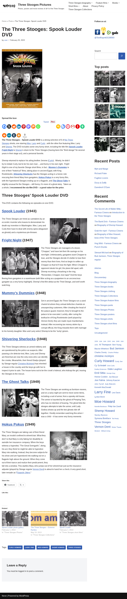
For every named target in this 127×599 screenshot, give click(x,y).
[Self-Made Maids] (117, 95)
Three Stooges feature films (107, 300)
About (85, 6)
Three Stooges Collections (80, 9)
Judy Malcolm (110, 384)
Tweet (46, 122)
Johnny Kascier (113, 380)
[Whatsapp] (38, 124)
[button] (91, 2)
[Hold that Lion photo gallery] (102, 95)
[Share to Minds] (103, 34)
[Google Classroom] (58, 124)
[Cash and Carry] (117, 112)
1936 (100, 341)
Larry (34, 143)
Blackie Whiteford (102, 349)
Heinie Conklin (101, 377)
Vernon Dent (38, 469)
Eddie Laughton (115, 369)
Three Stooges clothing (105, 291)
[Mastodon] (28, 124)
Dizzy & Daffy (100, 183)
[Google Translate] (63, 124)
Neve (4, 596)
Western (97, 431)
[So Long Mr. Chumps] (102, 112)
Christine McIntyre (26, 364)
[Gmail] (73, 124)
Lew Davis (116, 393)
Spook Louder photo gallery (13, 527)
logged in (22, 571)
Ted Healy (115, 418)
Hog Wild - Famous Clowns (107, 243)
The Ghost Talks (60, 181)
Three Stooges (74, 547)
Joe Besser (113, 377)
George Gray (111, 373)
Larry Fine (29, 547)
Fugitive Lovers (101, 178)
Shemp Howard (58, 547)
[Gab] (82, 124)
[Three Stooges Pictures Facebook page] (97, 34)
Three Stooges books (104, 287)
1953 (96, 345)
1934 (96, 341)
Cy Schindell (100, 365)
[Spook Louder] (73, 518)
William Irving (105, 431)
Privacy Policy (98, 6)
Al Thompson (105, 344)
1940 (104, 341)
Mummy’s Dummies (57, 167)
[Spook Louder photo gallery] (15, 518)
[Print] (4, 133)
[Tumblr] (14, 133)
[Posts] (117, 79)
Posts (11, 21)
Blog (97, 273)
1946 (113, 341)
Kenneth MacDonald (103, 387)
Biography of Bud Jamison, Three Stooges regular (109, 256)
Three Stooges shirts (104, 319)
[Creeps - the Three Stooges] (117, 128)
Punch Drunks (101, 247)
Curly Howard (15, 547)
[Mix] (33, 124)
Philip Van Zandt (114, 406)
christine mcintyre (104, 356)
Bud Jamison (117, 348)
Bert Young (116, 345)
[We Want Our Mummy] (102, 128)
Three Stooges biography (106, 282)
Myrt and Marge (101, 169)
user (6, 40)
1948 (117, 341)
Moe (29, 143)
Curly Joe (119, 361)
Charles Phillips (113, 352)
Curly (43, 143)
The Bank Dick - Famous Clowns (109, 222)
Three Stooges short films (106, 324)
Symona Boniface (103, 418)
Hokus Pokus (45, 177)
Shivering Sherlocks (23, 174)
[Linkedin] (19, 124)
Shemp (9, 147)
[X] (9, 124)
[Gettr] (77, 124)
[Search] (121, 56)
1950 (122, 341)
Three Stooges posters (104, 314)
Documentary (100, 277)
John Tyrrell (99, 384)
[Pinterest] (23, 124)
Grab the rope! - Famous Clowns (109, 231)
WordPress (24, 596)
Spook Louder (75, 147)
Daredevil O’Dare (102, 187)
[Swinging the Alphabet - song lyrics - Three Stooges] (102, 145)
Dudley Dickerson (101, 369)
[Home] (102, 79)
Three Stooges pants (104, 305)
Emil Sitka (100, 373)
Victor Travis (116, 427)
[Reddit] (14, 124)
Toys (97, 328)
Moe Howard (43, 547)
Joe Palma (100, 380)
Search (98, 51)
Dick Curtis (111, 366)
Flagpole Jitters (23, 473)
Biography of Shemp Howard (110, 225)
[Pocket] (68, 124)
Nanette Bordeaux (101, 406)
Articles (98, 268)
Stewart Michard (102, 253)
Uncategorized (101, 333)
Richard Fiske (101, 173)
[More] (19, 133)
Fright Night (7, 150)
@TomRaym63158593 (104, 38)
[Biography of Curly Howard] (117, 145)
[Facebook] (4, 124)
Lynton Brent (100, 397)
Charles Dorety (101, 352)
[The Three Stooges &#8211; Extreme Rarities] (44, 518)
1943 (109, 341)
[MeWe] (9, 133)
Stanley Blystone (101, 415)
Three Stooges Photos (104, 310)
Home (4, 21)
